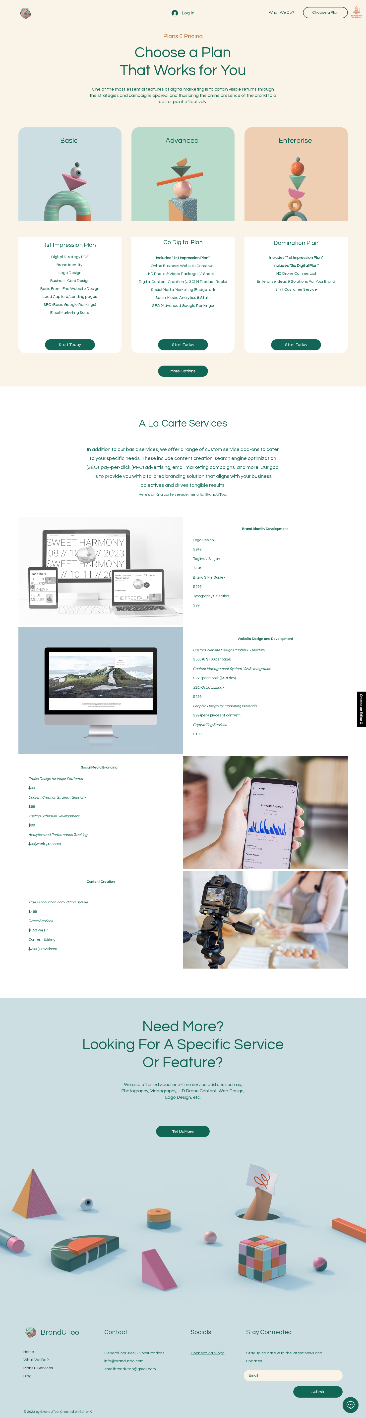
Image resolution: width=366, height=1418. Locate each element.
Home (28, 1352)
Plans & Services (38, 1368)
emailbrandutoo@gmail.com (130, 1369)
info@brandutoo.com (123, 1361)
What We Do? (36, 1360)
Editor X (85, 1412)
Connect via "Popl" (207, 1353)
